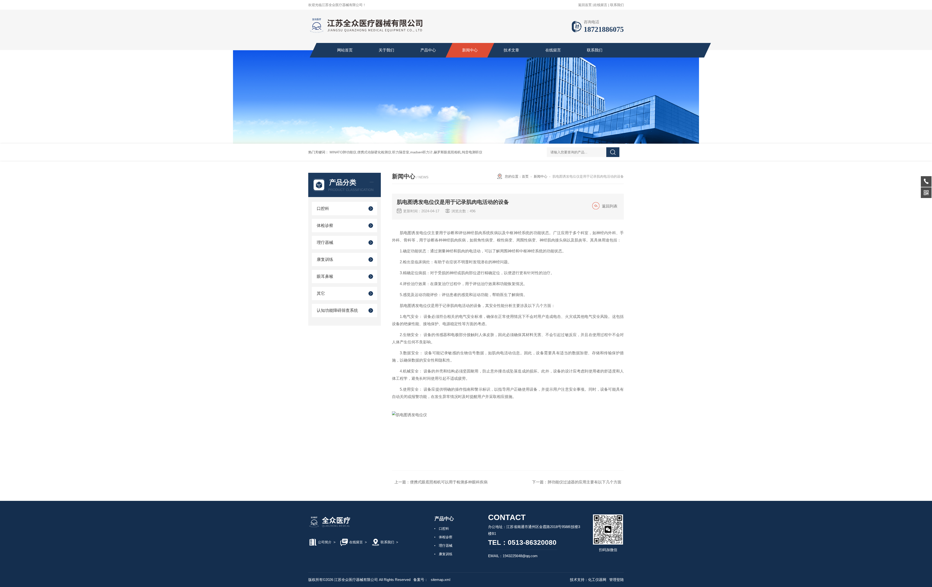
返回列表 (609, 206)
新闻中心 (470, 50)
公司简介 (325, 542)
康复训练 (325, 259)
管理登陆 (616, 580)
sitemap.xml (440, 580)
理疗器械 (325, 242)
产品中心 (428, 50)
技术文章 (511, 50)
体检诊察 (325, 225)
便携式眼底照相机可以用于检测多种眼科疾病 (449, 482)
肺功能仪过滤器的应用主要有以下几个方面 (584, 482)
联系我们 (617, 5)
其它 (321, 293)
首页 (525, 176)
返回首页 (585, 5)
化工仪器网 (597, 580)
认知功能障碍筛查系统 (337, 310)
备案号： (420, 580)
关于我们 (386, 50)
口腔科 (323, 208)
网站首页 (345, 50)
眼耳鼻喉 (325, 276)
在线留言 (600, 5)
